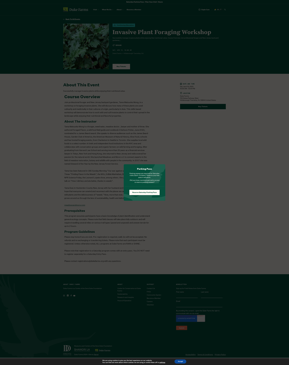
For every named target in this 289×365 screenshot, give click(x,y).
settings (162, 363)
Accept (180, 361)
